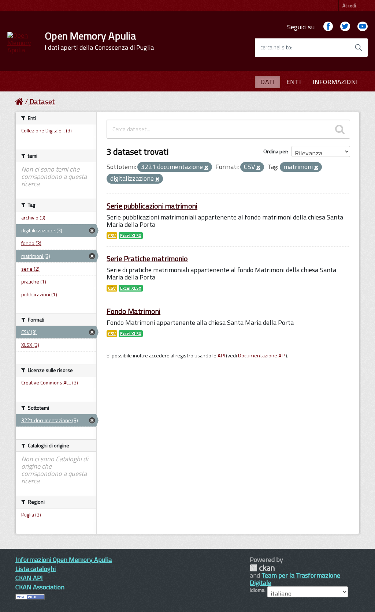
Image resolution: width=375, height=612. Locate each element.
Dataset (42, 101)
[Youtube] (362, 27)
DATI (267, 82)
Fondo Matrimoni (133, 311)
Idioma (257, 590)
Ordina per (275, 151)
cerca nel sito (275, 47)
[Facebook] (328, 27)
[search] (340, 129)
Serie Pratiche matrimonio (147, 258)
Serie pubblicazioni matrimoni (152, 205)
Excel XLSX (130, 235)
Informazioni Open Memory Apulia (63, 559)
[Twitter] (345, 27)
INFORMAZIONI (335, 82)
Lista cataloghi (35, 569)
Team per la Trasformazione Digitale (295, 578)
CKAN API (29, 578)
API (221, 356)
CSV (112, 235)
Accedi (349, 5)
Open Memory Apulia (99, 41)
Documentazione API (262, 356)
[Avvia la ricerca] (358, 47)
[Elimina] (206, 167)
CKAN (262, 568)
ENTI (293, 82)
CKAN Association (39, 587)
